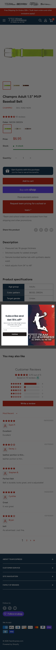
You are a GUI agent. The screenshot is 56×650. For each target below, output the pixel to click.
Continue (15, 334)
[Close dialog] (53, 306)
